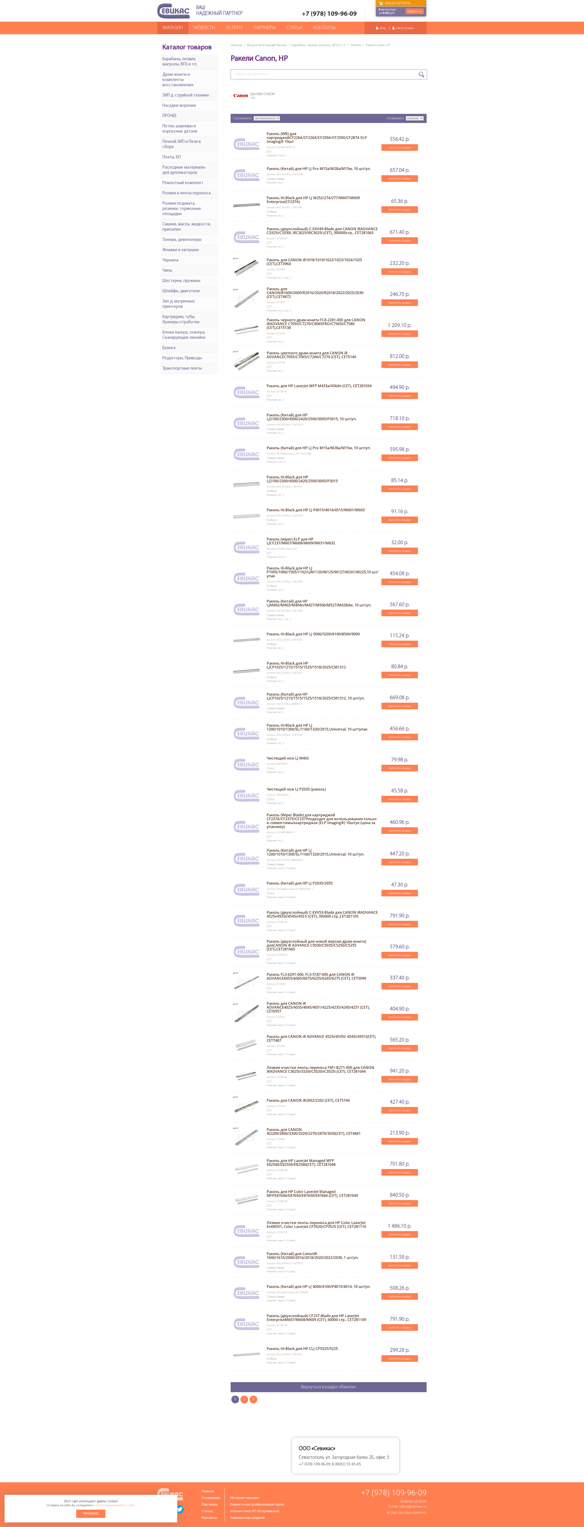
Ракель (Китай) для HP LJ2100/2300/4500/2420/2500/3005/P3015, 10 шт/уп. (312, 416)
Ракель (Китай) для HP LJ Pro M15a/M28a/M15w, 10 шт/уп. (319, 168)
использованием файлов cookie (115, 1505)
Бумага (168, 348)
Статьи (294, 28)
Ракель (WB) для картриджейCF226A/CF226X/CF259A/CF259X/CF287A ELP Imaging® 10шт (317, 137)
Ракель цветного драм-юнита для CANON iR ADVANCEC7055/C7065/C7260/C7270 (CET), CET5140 (311, 354)
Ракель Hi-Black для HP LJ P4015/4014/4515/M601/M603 (316, 509)
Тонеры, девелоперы (181, 240)
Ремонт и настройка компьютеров (257, 1504)
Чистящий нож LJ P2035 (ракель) (296, 789)
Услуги (234, 28)
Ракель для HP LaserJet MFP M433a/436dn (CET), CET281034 (319, 385)
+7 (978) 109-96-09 (329, 14)
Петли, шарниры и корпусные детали (179, 129)
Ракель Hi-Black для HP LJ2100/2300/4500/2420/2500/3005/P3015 (302, 479)
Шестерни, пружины (181, 281)
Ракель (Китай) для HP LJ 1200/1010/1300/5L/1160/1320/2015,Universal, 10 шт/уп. (315, 852)
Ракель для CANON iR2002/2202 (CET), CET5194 (308, 1100)
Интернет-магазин (244, 1498)
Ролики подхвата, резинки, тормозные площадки (181, 208)
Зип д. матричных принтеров (178, 304)
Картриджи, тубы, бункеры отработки (180, 319)
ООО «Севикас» (416, 1512)
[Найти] (421, 74)
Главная (208, 1491)
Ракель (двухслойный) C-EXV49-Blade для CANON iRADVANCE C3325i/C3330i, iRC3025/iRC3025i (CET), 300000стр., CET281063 (322, 230)
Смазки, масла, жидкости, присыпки (186, 227)
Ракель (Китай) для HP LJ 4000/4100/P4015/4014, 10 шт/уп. (318, 1286)
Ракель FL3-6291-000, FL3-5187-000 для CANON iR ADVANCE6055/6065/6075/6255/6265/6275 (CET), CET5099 (316, 976)
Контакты (324, 28)
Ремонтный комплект (182, 183)
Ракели (356, 45)
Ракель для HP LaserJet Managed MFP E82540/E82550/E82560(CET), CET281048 (301, 1162)
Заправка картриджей (247, 1518)
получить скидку (399, 147)
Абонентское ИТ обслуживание (254, 1511)
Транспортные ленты (182, 368)
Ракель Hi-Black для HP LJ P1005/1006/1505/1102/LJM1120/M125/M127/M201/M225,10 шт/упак (322, 572)
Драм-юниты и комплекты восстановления (177, 80)
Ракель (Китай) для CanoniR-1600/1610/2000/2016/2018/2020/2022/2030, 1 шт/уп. (313, 1255)
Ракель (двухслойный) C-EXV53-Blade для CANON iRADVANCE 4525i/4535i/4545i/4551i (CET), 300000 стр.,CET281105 (322, 914)
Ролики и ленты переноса (186, 193)
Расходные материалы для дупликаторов (183, 170)
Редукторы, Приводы (182, 358)
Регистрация (405, 28)
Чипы (167, 271)
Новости (204, 28)
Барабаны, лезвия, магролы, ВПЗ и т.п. (319, 45)
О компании (211, 1498)
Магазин (173, 28)
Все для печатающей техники (267, 45)
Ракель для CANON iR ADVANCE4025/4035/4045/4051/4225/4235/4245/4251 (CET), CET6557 (318, 1007)
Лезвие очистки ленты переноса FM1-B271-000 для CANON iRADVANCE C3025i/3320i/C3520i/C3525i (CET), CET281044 (320, 1069)
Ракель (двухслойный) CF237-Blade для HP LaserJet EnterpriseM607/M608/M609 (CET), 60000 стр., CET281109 (316, 1317)
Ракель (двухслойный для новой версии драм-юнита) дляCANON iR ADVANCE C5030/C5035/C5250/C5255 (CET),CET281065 (316, 945)
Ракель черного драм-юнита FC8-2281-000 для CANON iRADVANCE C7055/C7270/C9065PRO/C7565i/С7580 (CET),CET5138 (316, 323)
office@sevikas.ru (413, 1506)
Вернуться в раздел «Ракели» (328, 1387)
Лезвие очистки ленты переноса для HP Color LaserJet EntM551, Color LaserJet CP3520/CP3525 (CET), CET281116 (316, 1224)
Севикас (236, 45)
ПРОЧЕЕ (169, 116)
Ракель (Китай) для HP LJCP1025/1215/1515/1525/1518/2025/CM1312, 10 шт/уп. (316, 696)
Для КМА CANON (262, 96)
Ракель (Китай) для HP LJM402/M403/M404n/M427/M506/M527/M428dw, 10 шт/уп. (319, 603)
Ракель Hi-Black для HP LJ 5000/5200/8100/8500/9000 (313, 634)
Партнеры (264, 28)
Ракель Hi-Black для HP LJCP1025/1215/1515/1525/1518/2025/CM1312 (306, 665)
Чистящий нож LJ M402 (288, 758)
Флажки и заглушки (180, 250)
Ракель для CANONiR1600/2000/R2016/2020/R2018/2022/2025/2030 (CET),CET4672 (315, 292)
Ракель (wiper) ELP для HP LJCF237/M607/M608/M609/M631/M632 (301, 541)
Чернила (170, 260)
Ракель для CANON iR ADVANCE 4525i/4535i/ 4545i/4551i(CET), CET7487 (321, 1038)
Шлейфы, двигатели (181, 291)
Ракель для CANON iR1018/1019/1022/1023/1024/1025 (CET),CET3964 (314, 261)
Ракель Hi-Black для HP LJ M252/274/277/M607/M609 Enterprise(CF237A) (313, 199)
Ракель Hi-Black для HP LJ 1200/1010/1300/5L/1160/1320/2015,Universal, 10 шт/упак (317, 727)
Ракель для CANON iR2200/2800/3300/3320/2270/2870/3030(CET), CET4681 (314, 1131)
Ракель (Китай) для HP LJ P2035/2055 (300, 883)
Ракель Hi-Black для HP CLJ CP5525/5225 (302, 1348)
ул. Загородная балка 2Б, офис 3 (357, 1457)
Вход (383, 28)
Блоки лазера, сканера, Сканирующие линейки (183, 335)
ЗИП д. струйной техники (185, 95)
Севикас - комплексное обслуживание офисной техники (173, 10)
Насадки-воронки (179, 106)
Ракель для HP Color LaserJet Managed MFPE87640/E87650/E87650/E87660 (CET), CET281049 (312, 1193)
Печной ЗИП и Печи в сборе (181, 144)
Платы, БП (171, 157)
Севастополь (311, 1457)
